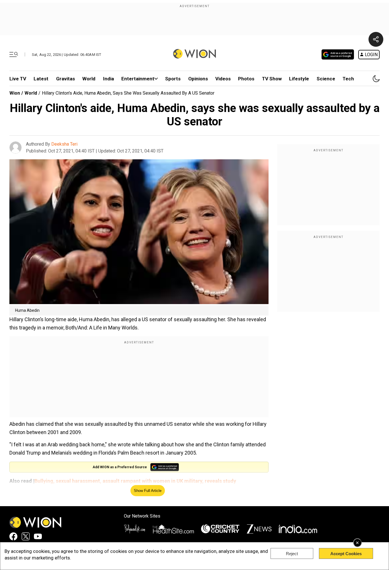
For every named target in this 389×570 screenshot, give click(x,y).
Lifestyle (299, 79)
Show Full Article (147, 490)
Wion (14, 93)
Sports (173, 79)
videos (223, 79)
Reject (292, 553)
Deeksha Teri (64, 144)
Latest (41, 79)
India (108, 79)
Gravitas (65, 79)
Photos (246, 79)
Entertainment (137, 79)
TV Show (272, 79)
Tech (348, 79)
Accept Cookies (346, 553)
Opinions (198, 79)
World (88, 79)
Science (326, 79)
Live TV (17, 79)
